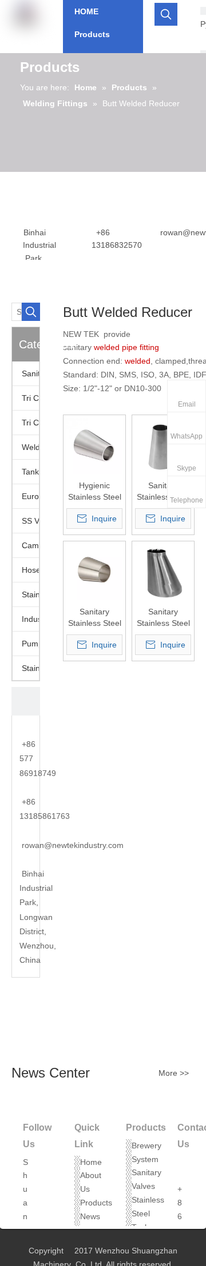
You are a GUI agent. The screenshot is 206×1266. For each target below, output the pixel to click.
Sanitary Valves (30, 373)
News (90, 1216)
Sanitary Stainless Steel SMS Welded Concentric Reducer (163, 492)
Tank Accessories (30, 471)
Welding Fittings (30, 447)
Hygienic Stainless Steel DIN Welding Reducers (94, 492)
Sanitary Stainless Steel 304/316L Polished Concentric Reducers (94, 618)
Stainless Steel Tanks (148, 1213)
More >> (174, 1073)
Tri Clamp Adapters (30, 398)
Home (91, 1162)
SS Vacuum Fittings (30, 520)
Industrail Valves (30, 619)
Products (96, 1202)
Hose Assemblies (30, 569)
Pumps (30, 643)
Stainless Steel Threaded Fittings (30, 668)
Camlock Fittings (30, 545)
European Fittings (30, 496)
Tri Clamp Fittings (30, 422)
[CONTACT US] (25, 701)
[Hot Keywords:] (165, 14)
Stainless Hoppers (30, 594)
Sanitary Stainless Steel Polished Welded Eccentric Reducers (163, 618)
